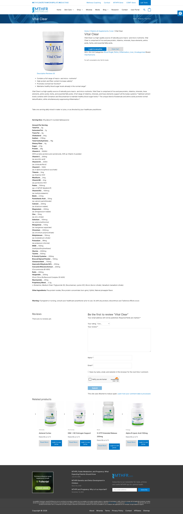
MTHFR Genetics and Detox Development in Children (88, 481)
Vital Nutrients (89, 55)
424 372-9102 (112, 503)
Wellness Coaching (94, 3)
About (91, 511)
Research (115, 10)
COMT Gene (131, 3)
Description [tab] (41, 73)
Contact (125, 10)
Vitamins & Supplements (99, 31)
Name (90, 358)
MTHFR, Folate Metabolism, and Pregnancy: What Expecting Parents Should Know (90, 473)
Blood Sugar (108, 52)
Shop (79, 10)
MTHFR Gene (118, 3)
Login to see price (95, 49)
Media (97, 10)
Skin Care (68, 10)
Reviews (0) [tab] (50, 73)
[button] (144, 9)
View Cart (115, 49)
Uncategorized (139, 52)
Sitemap (146, 511)
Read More (44, 442)
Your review (93, 327)
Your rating (92, 324)
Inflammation (124, 52)
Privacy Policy (117, 511)
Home (59, 10)
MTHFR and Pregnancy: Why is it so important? (89, 489)
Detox (116, 52)
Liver (112, 31)
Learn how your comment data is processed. (134, 394)
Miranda (89, 10)
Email (90, 365)
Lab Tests (144, 3)
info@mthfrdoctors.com (131, 503)
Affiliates (137, 511)
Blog (104, 10)
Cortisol (107, 3)
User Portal (135, 10)
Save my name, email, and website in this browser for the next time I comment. (119, 372)
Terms (107, 511)
